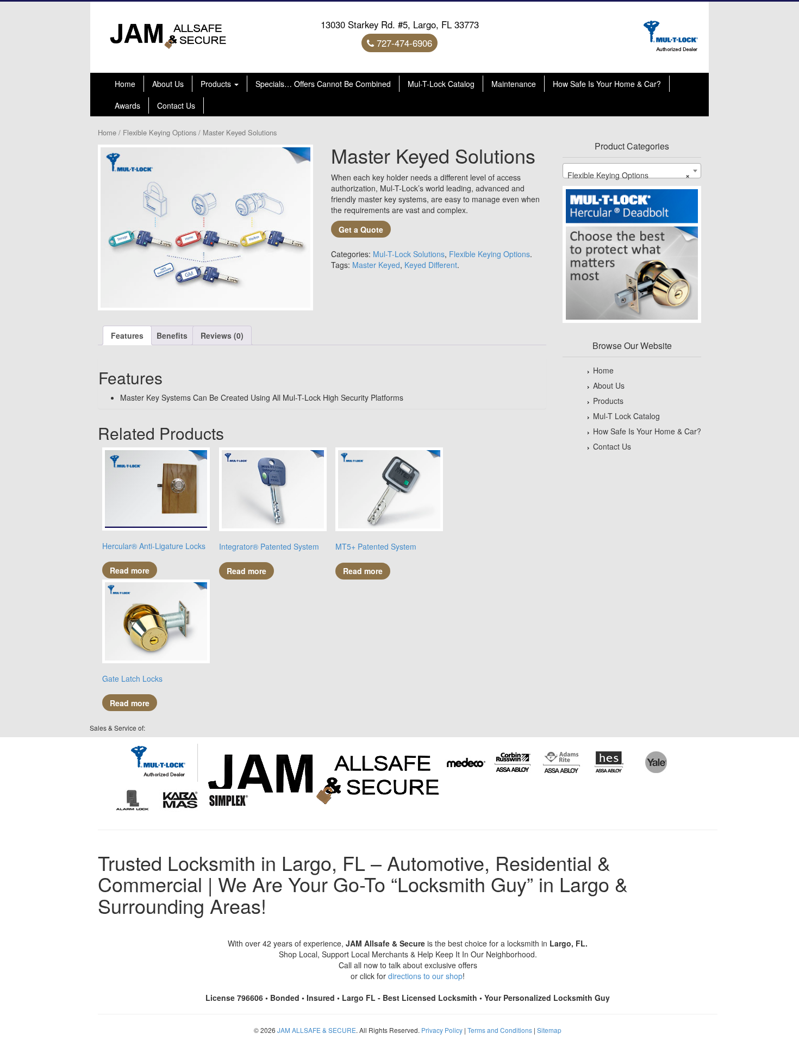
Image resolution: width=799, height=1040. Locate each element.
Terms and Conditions (499, 1030)
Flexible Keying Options (159, 132)
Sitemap (549, 1030)
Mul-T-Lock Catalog (441, 83)
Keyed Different (430, 264)
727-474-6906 (403, 42)
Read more (129, 570)
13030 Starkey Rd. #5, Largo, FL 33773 (400, 24)
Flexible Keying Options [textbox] (628, 175)
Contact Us (176, 105)
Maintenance (513, 83)
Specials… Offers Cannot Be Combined (323, 83)
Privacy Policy (442, 1030)
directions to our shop (425, 975)
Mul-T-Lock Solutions (409, 253)
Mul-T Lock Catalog (626, 415)
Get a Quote (361, 229)
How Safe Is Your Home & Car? (607, 83)
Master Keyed (376, 264)
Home (125, 83)
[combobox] (632, 170)
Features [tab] (127, 335)
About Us (168, 83)
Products (217, 83)
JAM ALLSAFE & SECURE (316, 1030)
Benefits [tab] (172, 335)
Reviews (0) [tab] (222, 335)
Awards (127, 105)
